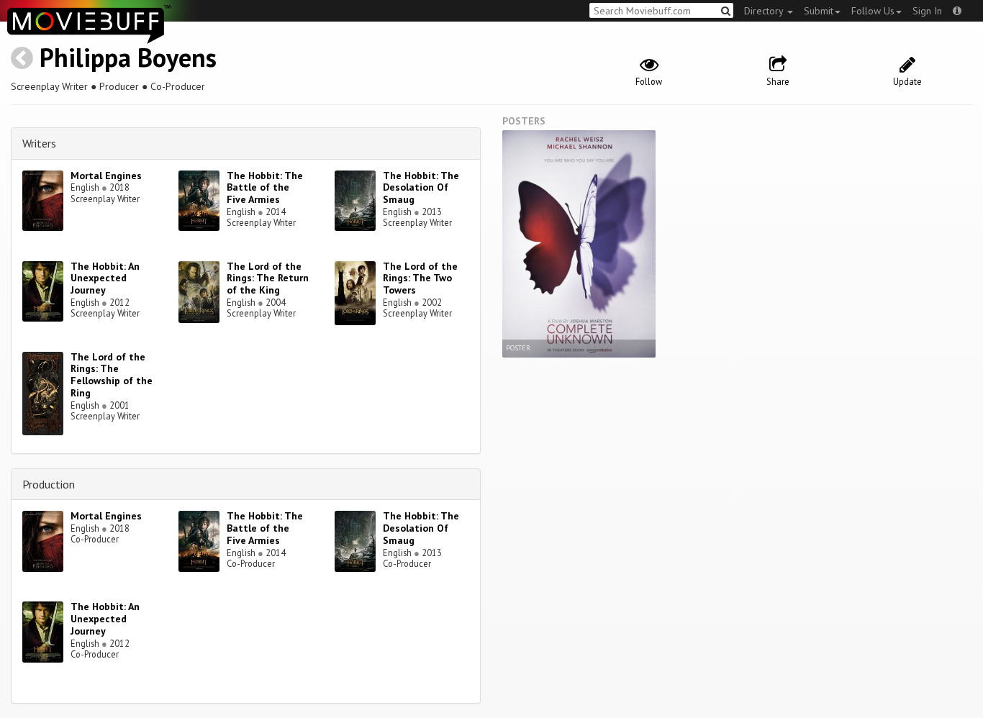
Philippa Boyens (128, 57)
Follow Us (872, 10)
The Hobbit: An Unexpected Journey (105, 278)
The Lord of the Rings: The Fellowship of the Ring (112, 374)
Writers (39, 143)
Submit (818, 10)
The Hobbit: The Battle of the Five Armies (265, 187)
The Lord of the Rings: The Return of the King (268, 278)
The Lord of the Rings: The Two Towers (420, 278)
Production (48, 484)
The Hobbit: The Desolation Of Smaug (421, 187)
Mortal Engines (106, 175)
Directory (765, 10)
